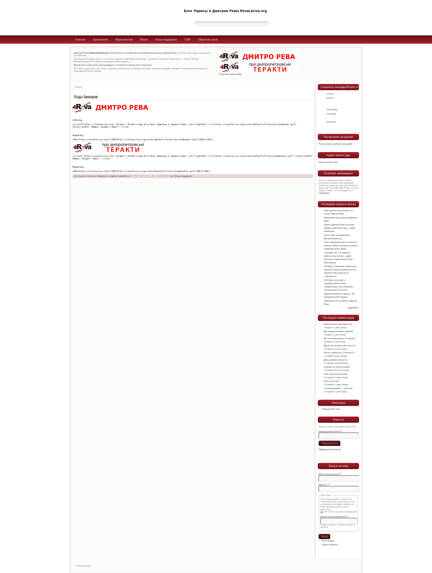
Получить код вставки (230, 74)
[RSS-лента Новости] (321, 454)
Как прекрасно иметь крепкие (338, 331)
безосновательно (99, 53)
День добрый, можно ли (335, 360)
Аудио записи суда (328, 162)
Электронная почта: (330, 431)
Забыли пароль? (330, 544)
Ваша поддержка (166, 39)
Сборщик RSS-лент (330, 409)
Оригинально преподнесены (338, 324)
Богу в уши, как (331, 381)
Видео (144, 39)
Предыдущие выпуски (330, 449)
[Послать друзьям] (155, 176)
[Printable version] (150, 176)
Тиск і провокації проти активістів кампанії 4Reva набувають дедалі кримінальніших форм (341, 245)
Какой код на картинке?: (334, 516)
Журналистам (124, 39)
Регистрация (328, 540)
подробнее (324, 193)
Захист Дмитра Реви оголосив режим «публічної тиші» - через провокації (339, 227)
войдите (101, 176)
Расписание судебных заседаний (335, 144)
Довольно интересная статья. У (339, 345)
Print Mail (331, 114)
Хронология (100, 39)
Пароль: (324, 484)
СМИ (187, 39)
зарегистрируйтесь (119, 176)
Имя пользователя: (330, 474)
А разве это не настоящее (337, 367)
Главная (80, 39)
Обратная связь (208, 39)
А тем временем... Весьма (338, 388)
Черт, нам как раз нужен (336, 374)
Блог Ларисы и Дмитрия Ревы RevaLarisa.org (225, 11)
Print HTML (331, 109)
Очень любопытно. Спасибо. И (339, 352)
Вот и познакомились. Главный (339, 338)
